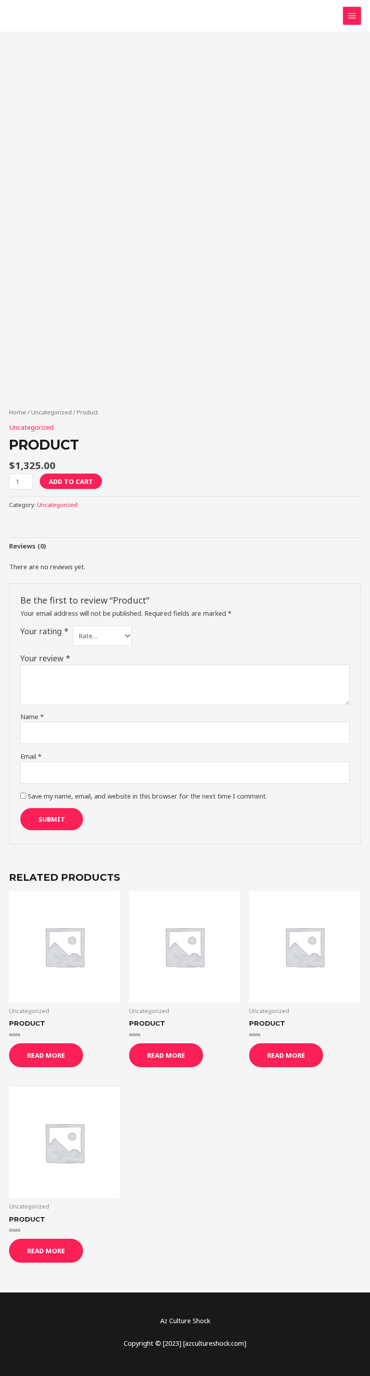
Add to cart (71, 481)
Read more (46, 1055)
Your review (45, 658)
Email (31, 756)
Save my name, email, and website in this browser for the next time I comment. (147, 795)
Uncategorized (51, 412)
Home (17, 412)
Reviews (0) (27, 545)
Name (32, 716)
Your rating (44, 631)
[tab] (27, 546)
